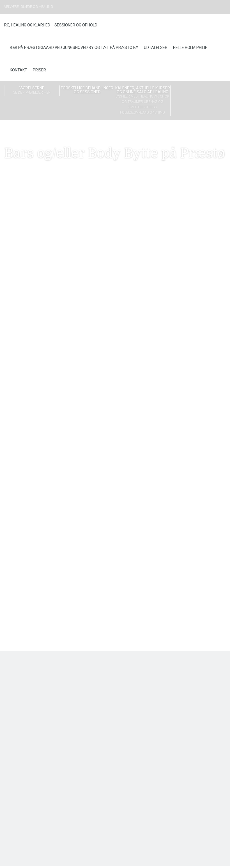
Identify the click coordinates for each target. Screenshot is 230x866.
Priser (39, 70)
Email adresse (172, 212)
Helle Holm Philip (190, 47)
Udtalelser (155, 47)
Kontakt (18, 70)
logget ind (35, 581)
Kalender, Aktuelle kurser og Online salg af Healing (142, 100)
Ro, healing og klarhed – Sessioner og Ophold (50, 25)
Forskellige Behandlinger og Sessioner (87, 90)
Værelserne (31, 90)
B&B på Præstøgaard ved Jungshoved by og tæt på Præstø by (74, 47)
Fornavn (167, 228)
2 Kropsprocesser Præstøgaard (114, 542)
